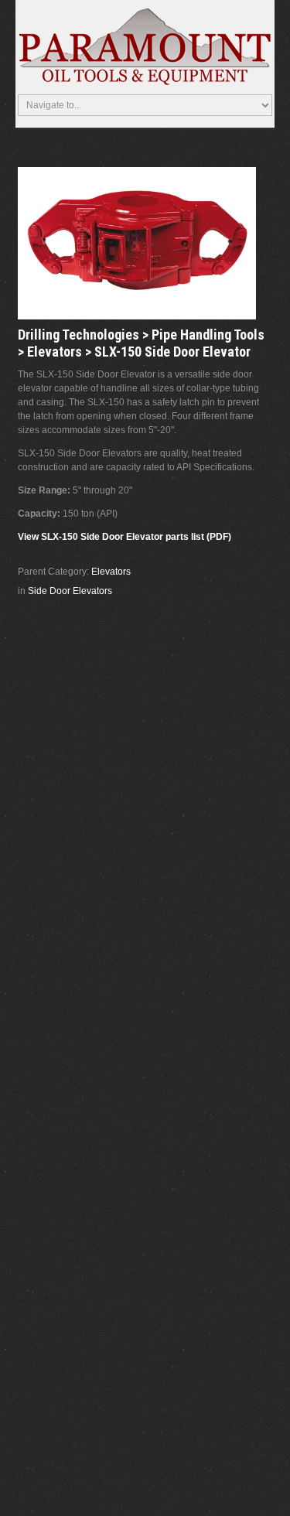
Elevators (111, 571)
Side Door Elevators (70, 591)
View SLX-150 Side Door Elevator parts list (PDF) (124, 536)
